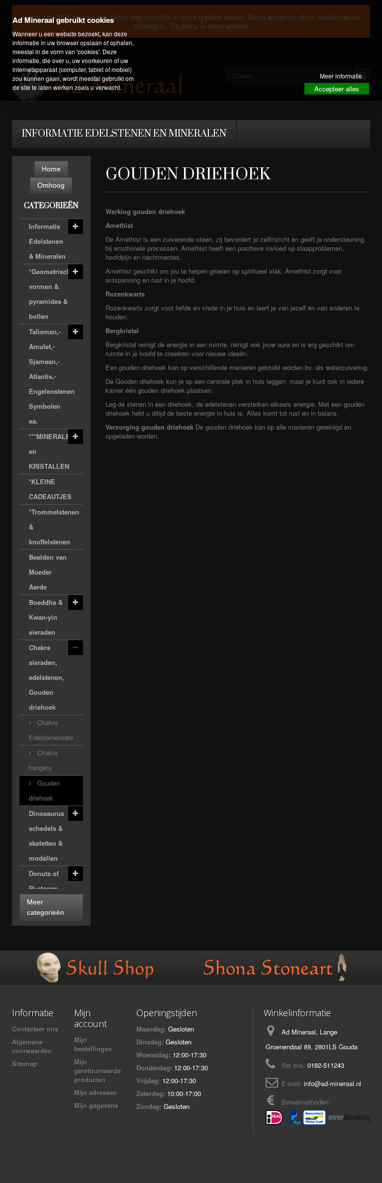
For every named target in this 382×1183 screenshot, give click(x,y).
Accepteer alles (336, 88)
